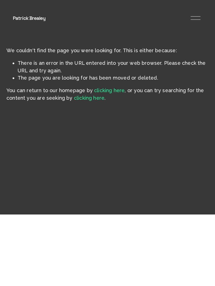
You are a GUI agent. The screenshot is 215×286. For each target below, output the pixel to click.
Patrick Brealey (29, 18)
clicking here (109, 90)
